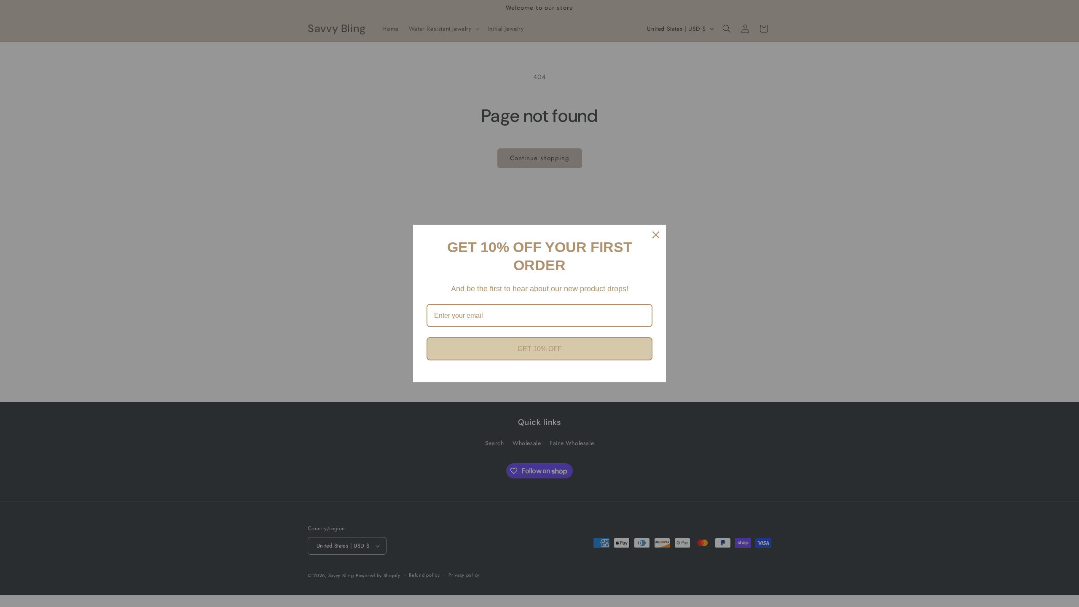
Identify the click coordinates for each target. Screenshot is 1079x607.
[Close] (656, 235)
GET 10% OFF (540, 348)
